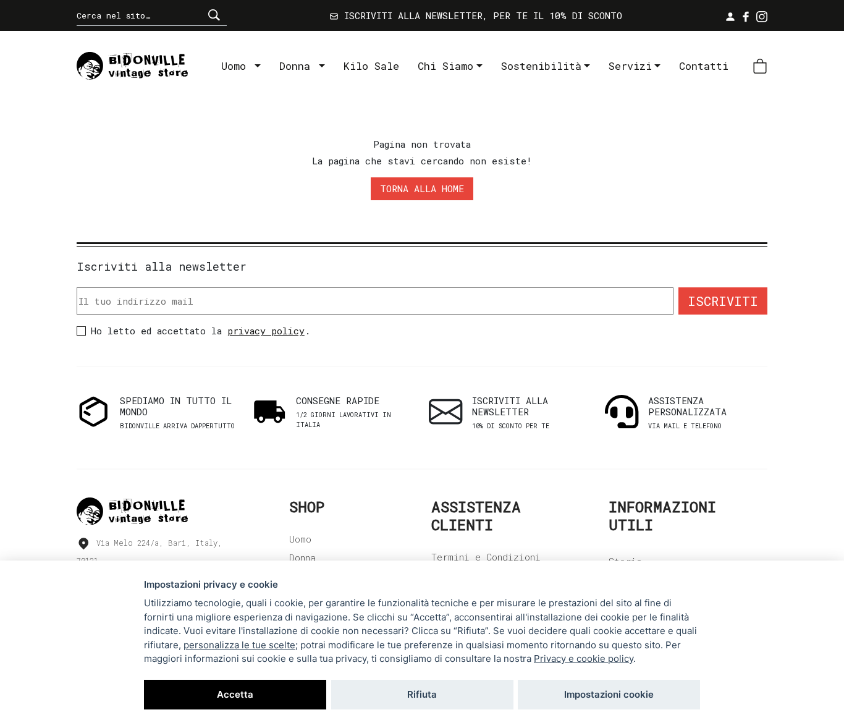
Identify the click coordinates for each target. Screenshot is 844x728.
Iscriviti (723, 301)
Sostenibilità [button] (541, 66)
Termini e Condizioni (486, 557)
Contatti (703, 66)
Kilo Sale (371, 66)
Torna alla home (422, 188)
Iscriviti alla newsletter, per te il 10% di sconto (480, 15)
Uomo (236, 66)
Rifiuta (422, 694)
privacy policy (266, 330)
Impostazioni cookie (609, 694)
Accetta (235, 694)
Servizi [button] (630, 66)
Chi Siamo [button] (445, 66)
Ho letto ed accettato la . (200, 330)
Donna (297, 66)
